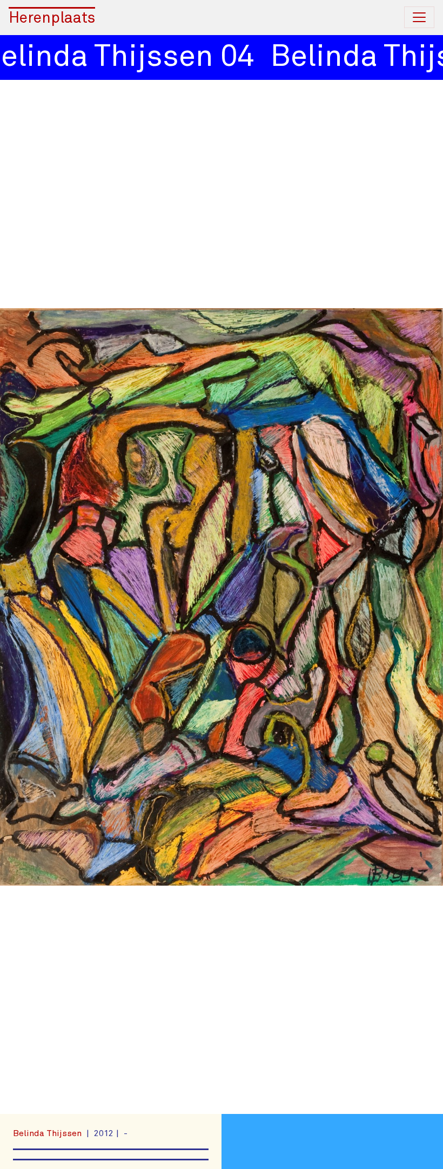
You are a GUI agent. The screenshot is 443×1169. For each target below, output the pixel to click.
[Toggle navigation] (419, 17)
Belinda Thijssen (48, 1133)
